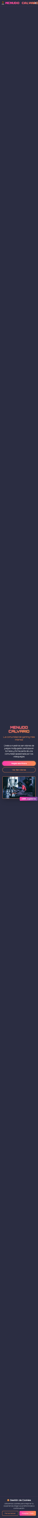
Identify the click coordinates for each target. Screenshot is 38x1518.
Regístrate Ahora (19, 763)
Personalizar (10, 1513)
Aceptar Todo (28, 1513)
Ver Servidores (19, 770)
